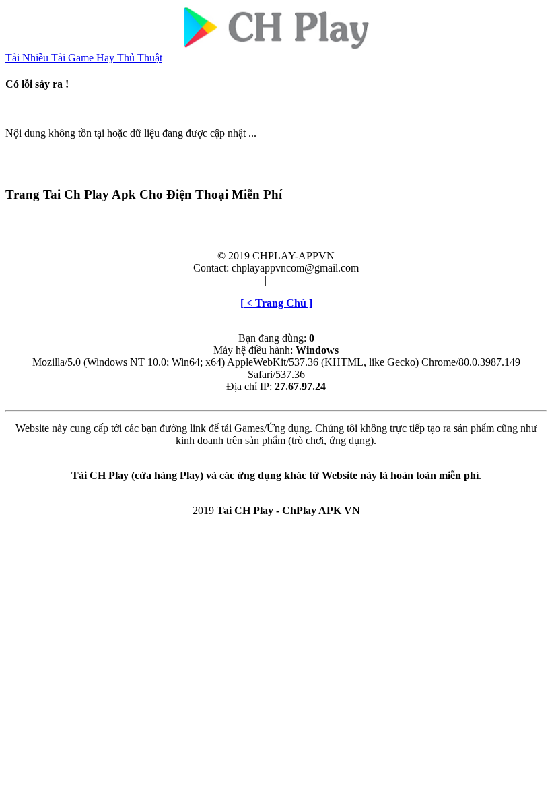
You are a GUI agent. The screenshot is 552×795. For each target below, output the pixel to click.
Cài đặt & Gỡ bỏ (304, 280)
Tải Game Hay (84, 57)
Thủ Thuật (139, 57)
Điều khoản (237, 280)
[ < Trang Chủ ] (276, 303)
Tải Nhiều (28, 57)
